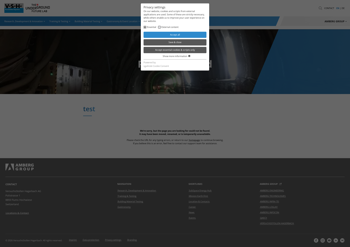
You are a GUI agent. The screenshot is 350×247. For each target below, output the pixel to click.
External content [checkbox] (170, 27)
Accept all (175, 34)
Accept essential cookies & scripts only (175, 49)
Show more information (175, 56)
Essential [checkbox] (151, 27)
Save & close (175, 42)
